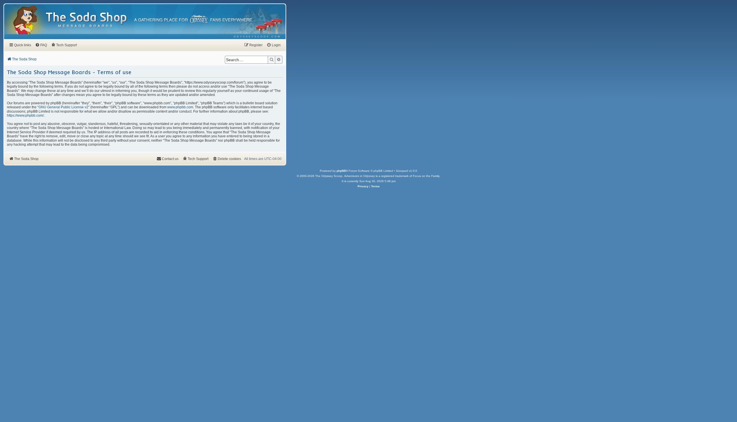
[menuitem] (257, 36)
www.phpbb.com (180, 107)
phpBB (341, 170)
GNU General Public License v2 (63, 107)
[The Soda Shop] (87, 20)
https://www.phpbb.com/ (25, 115)
